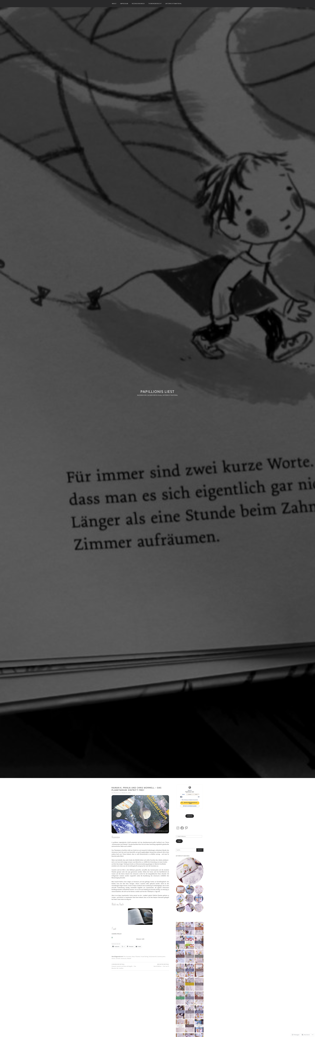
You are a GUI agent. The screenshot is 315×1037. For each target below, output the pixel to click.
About (114, 3)
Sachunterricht (153, 956)
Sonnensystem (161, 956)
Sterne (113, 958)
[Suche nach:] (189, 850)
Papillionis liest (157, 391)
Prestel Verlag (144, 956)
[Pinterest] (186, 828)
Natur (133, 956)
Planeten (137, 956)
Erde (124, 956)
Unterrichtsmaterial (173, 3)
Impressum (124, 3)
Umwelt (118, 958)
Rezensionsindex (138, 3)
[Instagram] (178, 828)
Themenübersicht (155, 3)
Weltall (129, 958)
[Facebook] (182, 828)
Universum (123, 958)
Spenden (189, 816)
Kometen (128, 956)
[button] (189, 871)
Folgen (179, 841)
